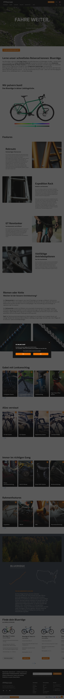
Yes (23, 354)
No (41, 354)
